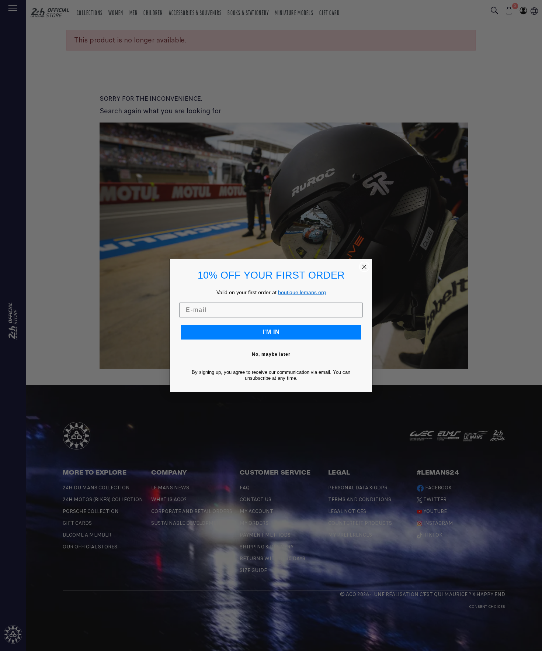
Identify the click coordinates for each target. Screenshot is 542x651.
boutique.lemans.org (302, 292)
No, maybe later (271, 354)
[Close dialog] (364, 266)
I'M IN (271, 332)
